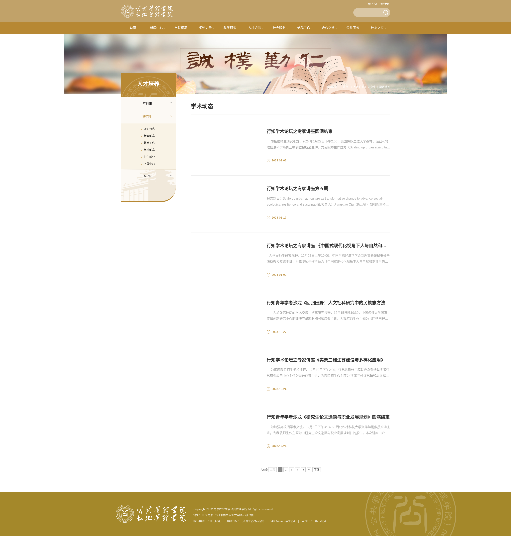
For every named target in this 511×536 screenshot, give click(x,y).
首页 (133, 28)
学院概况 (180, 28)
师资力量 (205, 28)
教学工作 (149, 142)
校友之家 (377, 28)
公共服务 (352, 28)
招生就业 (149, 156)
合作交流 (328, 28)
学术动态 (149, 149)
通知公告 (149, 128)
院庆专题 (384, 4)
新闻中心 (156, 28)
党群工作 (303, 28)
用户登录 (372, 4)
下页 (316, 469)
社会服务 (279, 28)
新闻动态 (149, 135)
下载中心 (149, 163)
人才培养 (254, 28)
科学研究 (230, 28)
